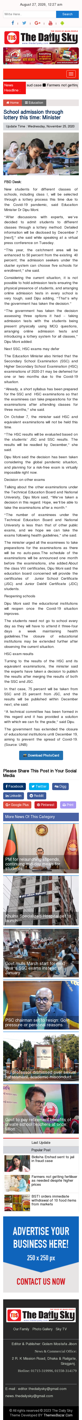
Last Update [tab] (41, 1143)
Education (36, 103)
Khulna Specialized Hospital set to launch (38, 918)
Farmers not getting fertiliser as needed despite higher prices (54, 1180)
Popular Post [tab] (41, 1150)
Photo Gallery (42, 1329)
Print (70, 805)
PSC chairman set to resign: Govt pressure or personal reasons (37, 1023)
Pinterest (47, 805)
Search (67, 14)
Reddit (38, 796)
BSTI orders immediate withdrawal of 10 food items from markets (54, 1200)
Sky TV (61, 1329)
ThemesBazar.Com (58, 1415)
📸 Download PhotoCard (41, 755)
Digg (62, 786)
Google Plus (19, 805)
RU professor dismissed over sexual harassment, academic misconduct (40, 1075)
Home (14, 103)
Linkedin (15, 796)
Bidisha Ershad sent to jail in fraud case (53, 1159)
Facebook (15, 786)
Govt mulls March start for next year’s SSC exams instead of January (35, 968)
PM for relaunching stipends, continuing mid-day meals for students (32, 864)
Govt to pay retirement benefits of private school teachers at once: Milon (38, 1124)
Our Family (21, 1329)
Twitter (40, 786)
